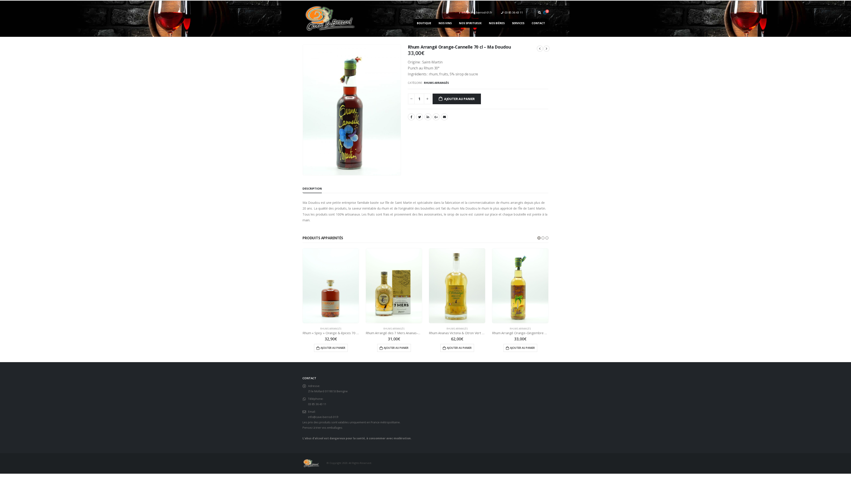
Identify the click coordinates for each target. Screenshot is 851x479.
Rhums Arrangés (436, 83)
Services (518, 23)
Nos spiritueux (470, 23)
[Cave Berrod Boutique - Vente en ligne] (330, 18)
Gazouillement (419, 116)
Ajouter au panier (459, 99)
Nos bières (497, 23)
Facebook (411, 116)
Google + (436, 116)
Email (444, 116)
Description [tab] (312, 188)
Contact (538, 23)
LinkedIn (427, 116)
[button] (539, 238)
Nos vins (445, 23)
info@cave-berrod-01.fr (477, 12)
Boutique (424, 23)
